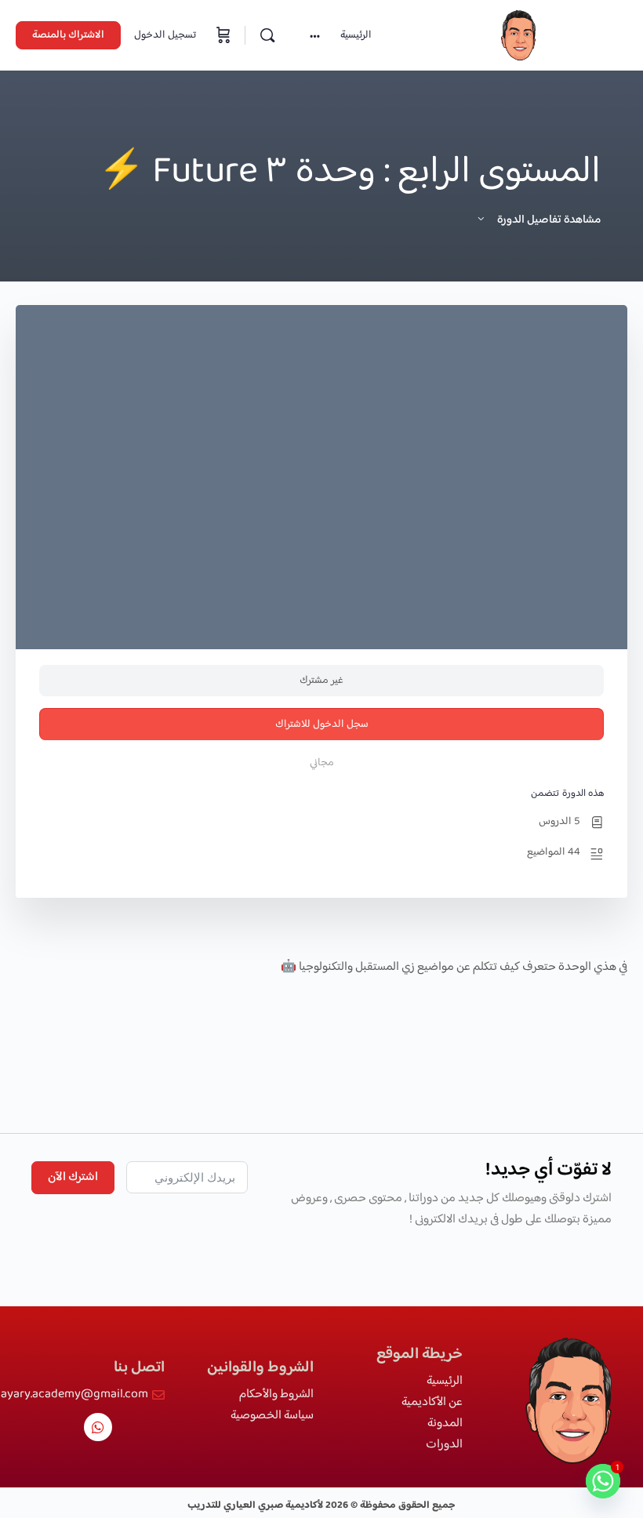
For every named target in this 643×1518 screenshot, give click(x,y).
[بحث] (267, 35)
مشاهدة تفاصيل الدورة (548, 220)
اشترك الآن (73, 1177)
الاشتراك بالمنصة (68, 35)
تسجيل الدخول (165, 35)
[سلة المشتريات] (222, 35)
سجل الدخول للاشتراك (322, 724)
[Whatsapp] (98, 1427)
